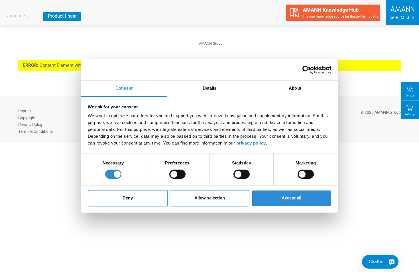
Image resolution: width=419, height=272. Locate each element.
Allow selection (209, 197)
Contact (410, 95)
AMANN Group (210, 43)
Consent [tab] (124, 88)
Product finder (62, 16)
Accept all (291, 197)
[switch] (177, 174)
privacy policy (251, 143)
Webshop (410, 114)
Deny (128, 197)
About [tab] (295, 88)
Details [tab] (210, 88)
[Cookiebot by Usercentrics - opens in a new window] (306, 69)
